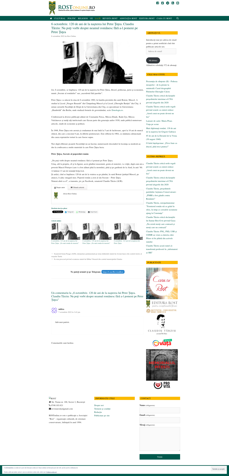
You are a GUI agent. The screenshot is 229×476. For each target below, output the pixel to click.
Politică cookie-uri (51, 472)
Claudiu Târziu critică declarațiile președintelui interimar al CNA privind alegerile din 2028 (160, 99)
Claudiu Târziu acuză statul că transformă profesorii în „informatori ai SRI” (162, 249)
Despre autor (60, 187)
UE (91, 18)
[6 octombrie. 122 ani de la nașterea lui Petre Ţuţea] (128, 231)
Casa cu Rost (164, 18)
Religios (83, 18)
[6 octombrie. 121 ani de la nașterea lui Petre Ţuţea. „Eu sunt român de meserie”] (65, 231)
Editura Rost (147, 18)
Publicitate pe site (102, 415)
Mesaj (147, 424)
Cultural (59, 18)
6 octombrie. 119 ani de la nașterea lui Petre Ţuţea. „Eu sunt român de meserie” (96, 242)
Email (147, 414)
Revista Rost (110, 18)
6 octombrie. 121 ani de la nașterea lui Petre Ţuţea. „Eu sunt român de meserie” (65, 242)
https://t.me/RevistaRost (113, 271)
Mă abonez (153, 60)
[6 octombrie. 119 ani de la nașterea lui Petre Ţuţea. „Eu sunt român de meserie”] (97, 231)
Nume (147, 405)
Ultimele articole (78, 187)
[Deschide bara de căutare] (177, 18)
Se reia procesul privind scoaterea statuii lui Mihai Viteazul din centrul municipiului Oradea (88, 259)
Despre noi (99, 405)
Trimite (159, 457)
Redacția (98, 412)
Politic (72, 18)
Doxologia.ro (117, 110)
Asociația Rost (128, 18)
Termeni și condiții (102, 408)
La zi (97, 18)
